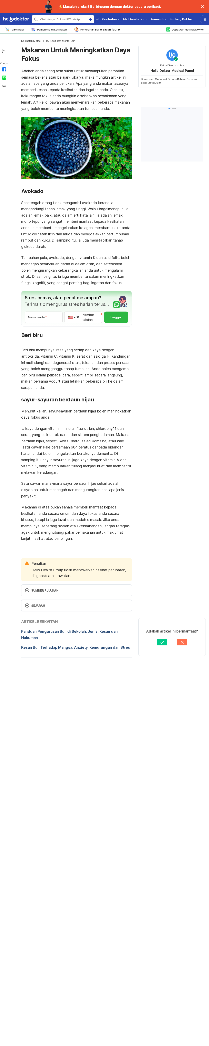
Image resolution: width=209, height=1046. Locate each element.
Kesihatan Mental (31, 40)
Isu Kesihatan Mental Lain (60, 40)
